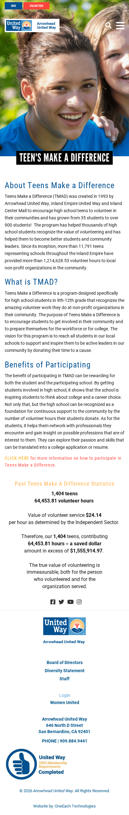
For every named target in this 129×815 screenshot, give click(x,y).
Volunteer (36, 6)
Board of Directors (65, 662)
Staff (64, 679)
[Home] (35, 25)
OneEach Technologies (75, 806)
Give (13, 6)
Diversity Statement (65, 670)
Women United (64, 702)
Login (64, 695)
